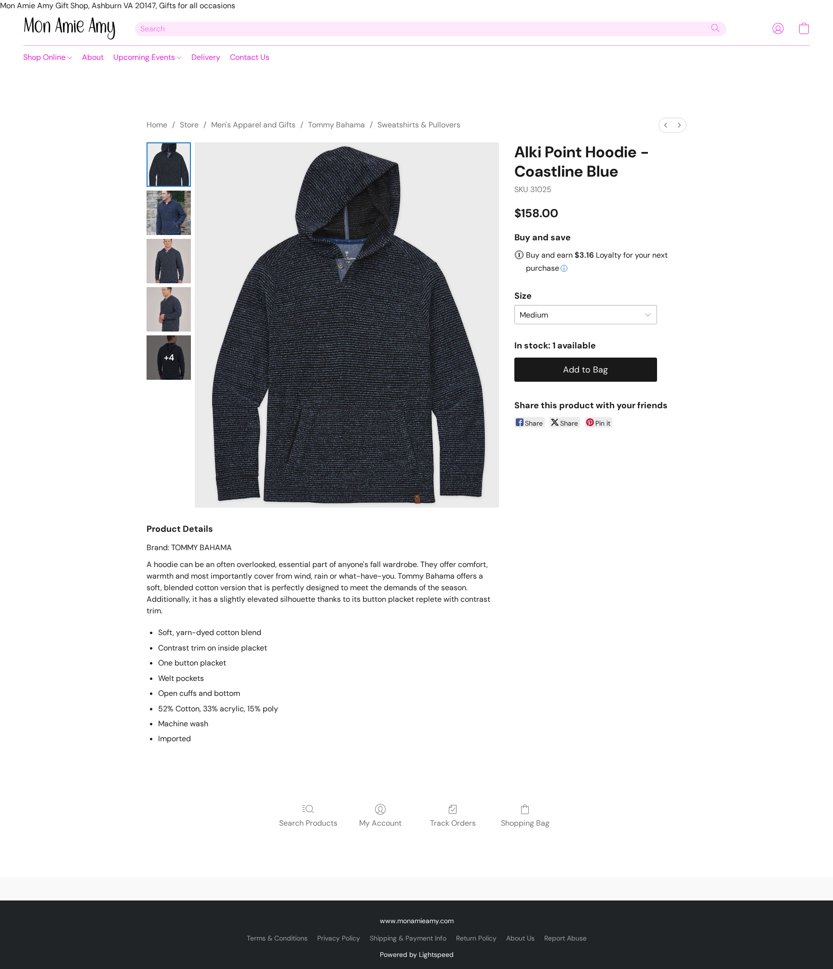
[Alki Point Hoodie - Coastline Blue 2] (169, 261)
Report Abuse (565, 938)
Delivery (205, 57)
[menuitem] (665, 125)
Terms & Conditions (277, 938)
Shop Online (45, 57)
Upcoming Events (145, 57)
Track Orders (453, 823)
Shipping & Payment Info (408, 938)
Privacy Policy (338, 938)
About (93, 57)
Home (157, 125)
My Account (380, 823)
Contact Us (249, 57)
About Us (520, 938)
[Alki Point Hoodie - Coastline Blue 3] (169, 309)
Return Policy (476, 938)
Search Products (308, 823)
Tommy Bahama (336, 125)
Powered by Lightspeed (417, 954)
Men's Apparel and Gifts (253, 125)
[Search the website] (715, 28)
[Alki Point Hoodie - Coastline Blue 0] (169, 164)
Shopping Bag (525, 823)
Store (189, 125)
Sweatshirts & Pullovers (418, 125)
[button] (69, 28)
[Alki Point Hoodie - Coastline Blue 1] (169, 213)
